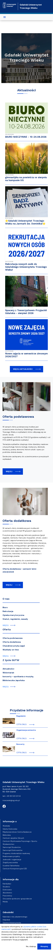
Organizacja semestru (26, 730)
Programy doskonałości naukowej (16, 853)
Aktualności (8, 668)
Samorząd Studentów (12, 847)
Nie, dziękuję (31, 946)
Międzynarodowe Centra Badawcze (17, 832)
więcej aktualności (23, 369)
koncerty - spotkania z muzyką (18, 676)
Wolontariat (8, 672)
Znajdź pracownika (10, 862)
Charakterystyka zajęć (14, 646)
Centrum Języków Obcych (13, 838)
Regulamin (21, 716)
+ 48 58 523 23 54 (13, 796)
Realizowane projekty (11, 856)
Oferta (7, 629)
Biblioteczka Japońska (14, 680)
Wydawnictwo (8, 844)
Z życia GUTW (11, 660)
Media (5, 902)
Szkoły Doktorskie (10, 829)
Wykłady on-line (11, 649)
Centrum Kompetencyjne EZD (15, 868)
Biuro (5, 607)
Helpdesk (6, 920)
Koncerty (20, 744)
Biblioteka (7, 835)
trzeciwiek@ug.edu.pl (11, 800)
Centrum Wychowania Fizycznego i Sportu (20, 841)
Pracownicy (7, 896)
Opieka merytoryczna (13, 615)
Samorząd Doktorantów (12, 850)
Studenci (6, 887)
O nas (6, 598)
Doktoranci (7, 890)
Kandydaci (7, 884)
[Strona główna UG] (9, 4)
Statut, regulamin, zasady (15, 619)
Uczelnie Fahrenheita (11, 865)
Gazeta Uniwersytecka (12, 923)
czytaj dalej (21, 724)
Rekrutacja (8, 611)
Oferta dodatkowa (17, 521)
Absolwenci (7, 893)
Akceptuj (44, 946)
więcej (9, 471)
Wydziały (6, 826)
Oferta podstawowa (18, 416)
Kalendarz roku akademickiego (15, 917)
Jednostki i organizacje (12, 859)
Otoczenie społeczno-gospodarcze (17, 899)
